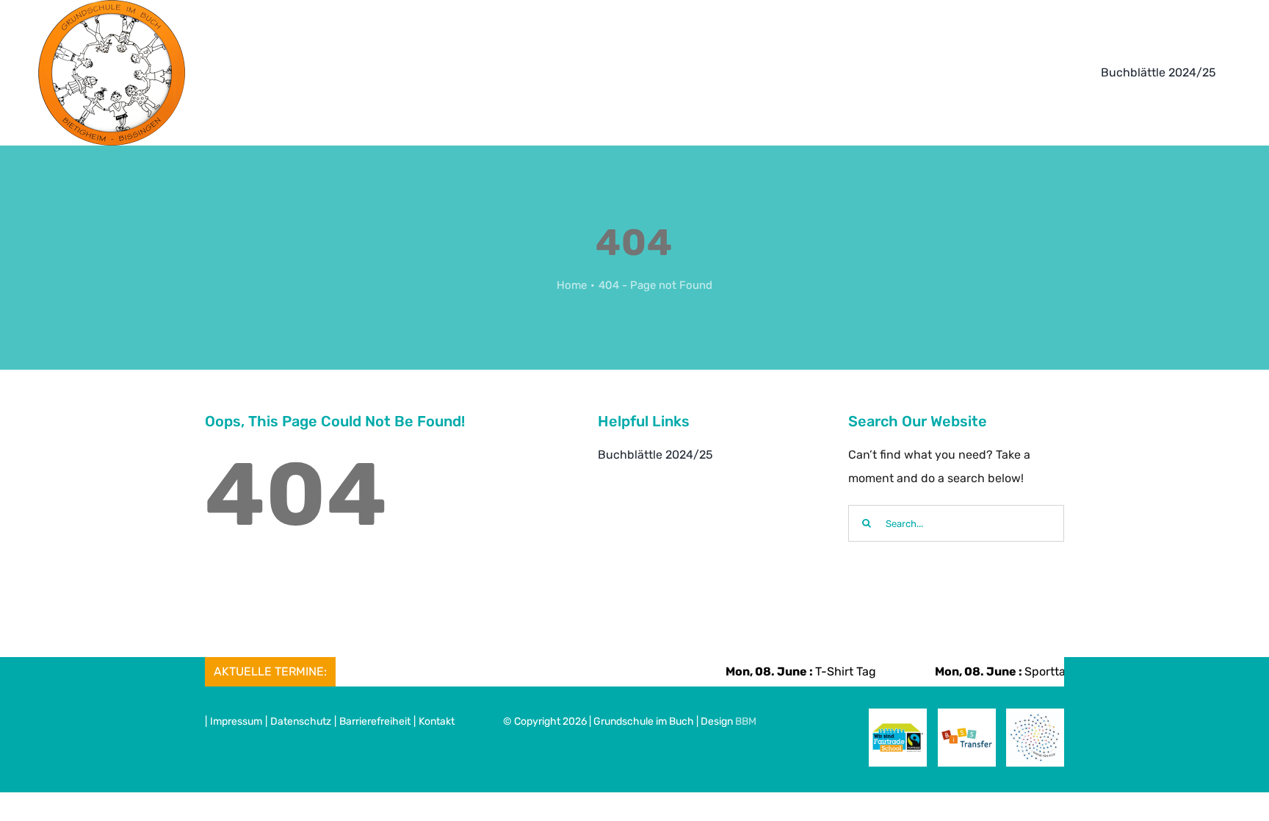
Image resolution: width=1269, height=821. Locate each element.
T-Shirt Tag (784, 671)
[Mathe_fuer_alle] (1035, 718)
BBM (745, 721)
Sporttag (987, 671)
